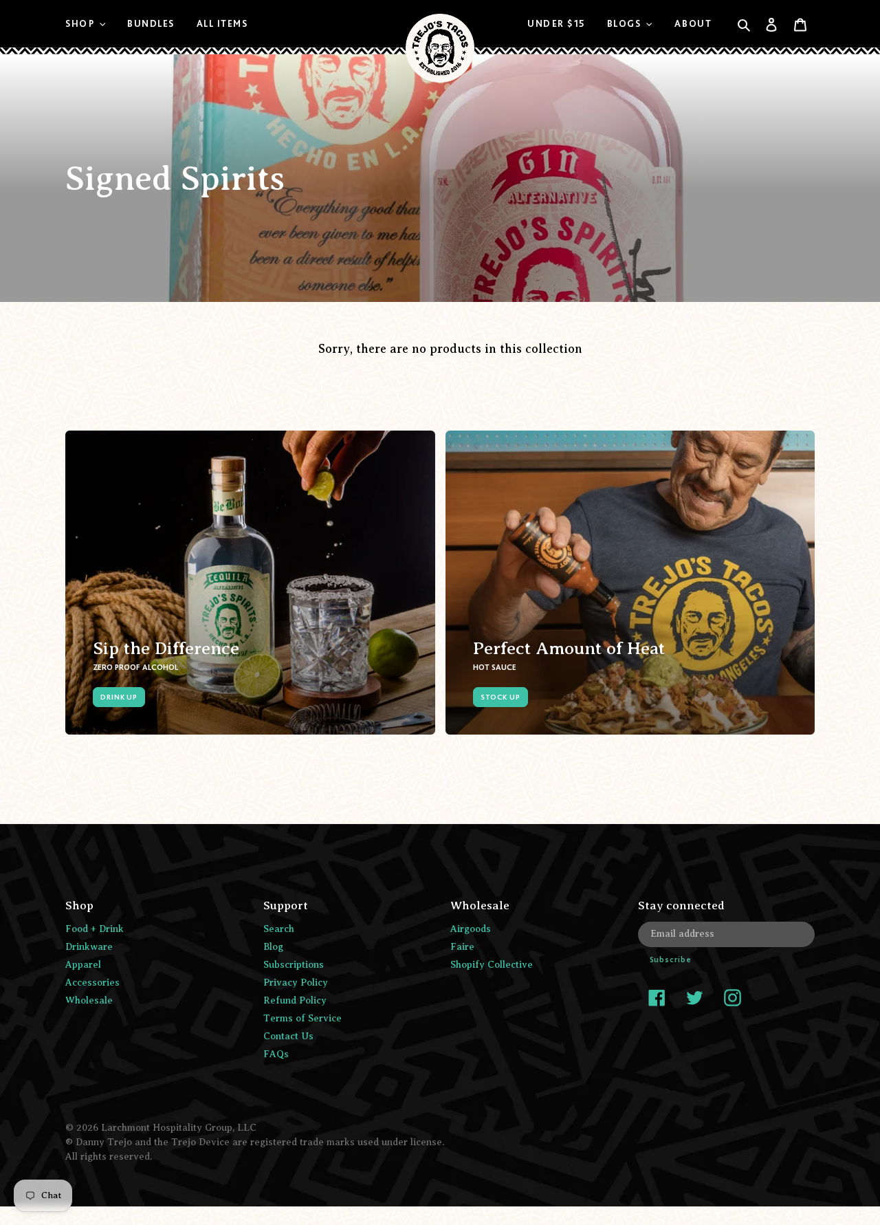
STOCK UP (500, 697)
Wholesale (89, 1000)
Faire (462, 947)
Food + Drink (94, 929)
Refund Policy (295, 1000)
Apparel (83, 965)
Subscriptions (293, 965)
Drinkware (89, 947)
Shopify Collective (491, 965)
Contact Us (288, 1036)
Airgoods (470, 929)
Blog (273, 947)
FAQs (276, 1054)
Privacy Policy (295, 982)
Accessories (92, 982)
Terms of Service (302, 1018)
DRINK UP (119, 697)
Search (278, 929)
